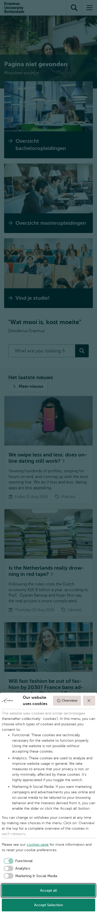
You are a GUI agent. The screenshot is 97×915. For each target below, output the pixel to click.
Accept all (48, 890)
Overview (69, 700)
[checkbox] (17, 861)
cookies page (38, 844)
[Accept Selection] (89, 701)
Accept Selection (48, 905)
